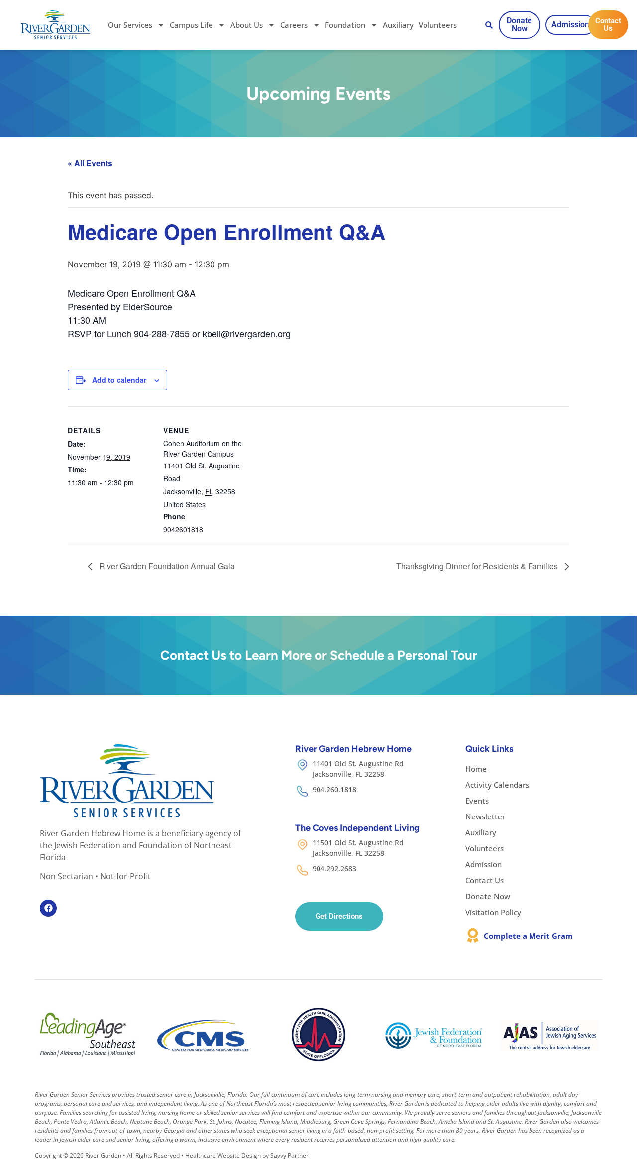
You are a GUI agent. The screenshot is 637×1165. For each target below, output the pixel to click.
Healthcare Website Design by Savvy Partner (247, 1155)
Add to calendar (119, 380)
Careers (294, 25)
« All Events (90, 163)
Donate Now (487, 896)
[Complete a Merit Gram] (472, 935)
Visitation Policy (493, 912)
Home (476, 769)
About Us (246, 25)
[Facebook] (48, 908)
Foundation (345, 25)
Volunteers (438, 25)
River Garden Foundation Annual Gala (166, 566)
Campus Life (191, 25)
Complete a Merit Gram (528, 936)
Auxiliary (398, 25)
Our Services (130, 25)
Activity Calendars (497, 785)
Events (477, 801)
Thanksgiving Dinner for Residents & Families (478, 566)
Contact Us (484, 880)
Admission (483, 864)
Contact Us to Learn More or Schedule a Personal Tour (318, 655)
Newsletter (485, 816)
